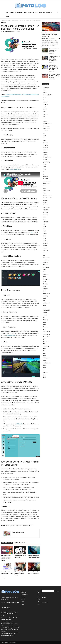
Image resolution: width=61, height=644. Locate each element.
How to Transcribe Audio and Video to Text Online (7, 573)
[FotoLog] (30, 5)
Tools (44, 353)
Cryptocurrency (47, 157)
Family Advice (46, 190)
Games (25, 12)
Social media (46, 336)
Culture (45, 159)
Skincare (45, 327)
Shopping (45, 319)
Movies (44, 276)
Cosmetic (45, 152)
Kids (44, 253)
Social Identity (46, 331)
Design (44, 169)
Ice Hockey (45, 243)
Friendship (45, 209)
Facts (44, 186)
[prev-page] (2, 578)
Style (36, 12)
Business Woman (47, 123)
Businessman (46, 126)
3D (31, 232)
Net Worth (31, 12)
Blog (44, 116)
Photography (46, 303)
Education (45, 178)
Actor (44, 90)
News (44, 291)
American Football (47, 95)
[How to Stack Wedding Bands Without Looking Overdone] (45, 76)
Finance (45, 202)
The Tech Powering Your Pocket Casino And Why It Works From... (49, 34)
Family (44, 188)
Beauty (44, 107)
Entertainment (19, 12)
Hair (44, 229)
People (44, 298)
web (44, 370)
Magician (45, 262)
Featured (45, 200)
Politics (44, 305)
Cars (44, 133)
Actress (45, 92)
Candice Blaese (45, 38)
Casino (44, 135)
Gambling (45, 214)
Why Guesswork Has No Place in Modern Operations (54, 50)
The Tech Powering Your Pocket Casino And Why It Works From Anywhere (9, 613)
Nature (44, 286)
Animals (45, 97)
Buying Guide (46, 128)
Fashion (45, 193)
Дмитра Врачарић (7, 31)
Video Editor (18, 525)
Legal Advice (46, 257)
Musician (45, 284)
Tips (44, 351)
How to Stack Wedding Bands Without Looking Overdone (54, 76)
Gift (44, 224)
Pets (44, 300)
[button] (58, 12)
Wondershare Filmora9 (27, 525)
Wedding (45, 372)
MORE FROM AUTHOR (19, 543)
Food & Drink (46, 207)
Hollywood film (11, 335)
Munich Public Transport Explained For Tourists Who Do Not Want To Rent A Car (10, 629)
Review (12, 525)
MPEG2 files (19, 424)
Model (44, 269)
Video (44, 367)
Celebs (44, 140)
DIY (43, 171)
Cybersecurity (46, 162)
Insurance (45, 250)
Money (44, 272)
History (44, 233)
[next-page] (5, 578)
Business (12, 12)
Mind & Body (46, 267)
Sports (44, 339)
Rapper (45, 308)
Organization (46, 293)
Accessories (46, 87)
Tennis (44, 348)
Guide (44, 226)
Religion (45, 312)
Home (7, 12)
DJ (43, 174)
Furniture (45, 212)
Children (45, 142)
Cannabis (45, 130)
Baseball (45, 102)
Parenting (45, 296)
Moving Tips (46, 279)
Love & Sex (45, 260)
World (44, 375)
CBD (44, 138)
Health (44, 231)
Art (43, 99)
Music (44, 281)
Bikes (44, 111)
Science (45, 315)
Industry (45, 248)
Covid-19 (45, 154)
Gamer (44, 217)
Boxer (44, 119)
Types (44, 360)
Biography (45, 114)
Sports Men (46, 341)
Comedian (45, 145)
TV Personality (46, 358)
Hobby (44, 236)
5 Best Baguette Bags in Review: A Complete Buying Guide (20, 573)
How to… (45, 241)
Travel (7, 16)
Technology (42, 12)
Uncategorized (46, 363)
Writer (44, 377)
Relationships (46, 310)
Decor (44, 166)
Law (44, 255)
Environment (46, 183)
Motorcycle (46, 274)
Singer (44, 322)
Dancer (45, 164)
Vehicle (45, 365)
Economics (45, 176)
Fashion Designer (47, 195)
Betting (45, 109)
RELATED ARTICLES (7, 543)
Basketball (45, 104)
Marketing (45, 264)
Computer (45, 150)
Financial (45, 205)
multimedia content (15, 169)
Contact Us (49, 12)
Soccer (44, 329)
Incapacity (45, 245)
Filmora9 (7, 525)
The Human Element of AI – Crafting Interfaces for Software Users (9, 623)
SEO (44, 317)
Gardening (45, 221)
